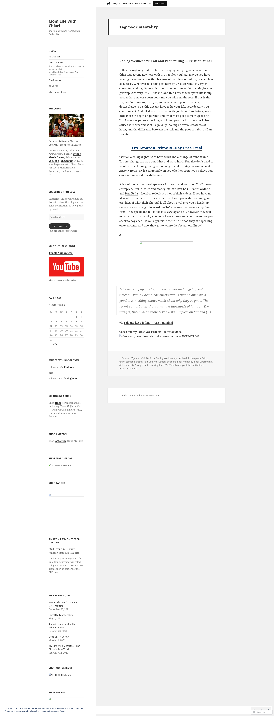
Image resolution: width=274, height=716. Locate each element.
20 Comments (129, 368)
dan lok (186, 358)
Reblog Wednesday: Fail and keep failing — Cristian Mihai (165, 61)
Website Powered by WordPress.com (139, 395)
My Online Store (57, 92)
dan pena (196, 358)
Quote (125, 358)
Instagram (67, 160)
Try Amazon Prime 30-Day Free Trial (166, 147)
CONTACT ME (66, 68)
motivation (160, 361)
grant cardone (127, 361)
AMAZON (60, 441)
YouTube (54, 160)
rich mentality (126, 365)
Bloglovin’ (72, 378)
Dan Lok (182, 189)
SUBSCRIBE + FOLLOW (62, 191)
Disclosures (55, 80)
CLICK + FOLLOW (59, 226)
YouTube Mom (173, 365)
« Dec (56, 344)
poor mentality (185, 361)
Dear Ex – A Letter (59, 636)
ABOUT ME (55, 56)
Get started (160, 3)
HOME (52, 50)
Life (151, 361)
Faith (204, 358)
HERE (58, 402)
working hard (157, 365)
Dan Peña (194, 111)
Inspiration (142, 361)
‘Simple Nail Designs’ (61, 252)
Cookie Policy (59, 711)
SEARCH (53, 86)
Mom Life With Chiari (63, 23)
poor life (171, 361)
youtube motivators (193, 365)
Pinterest (69, 367)
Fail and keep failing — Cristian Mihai (148, 322)
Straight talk (141, 365)
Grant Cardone (200, 189)
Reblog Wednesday (166, 358)
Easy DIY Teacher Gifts (61, 615)
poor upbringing (203, 361)
